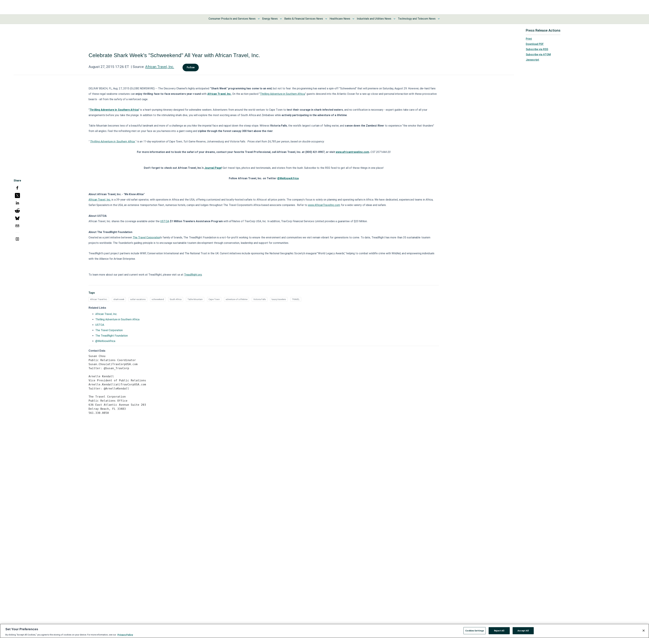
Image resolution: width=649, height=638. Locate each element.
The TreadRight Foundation (111, 335)
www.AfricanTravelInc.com (324, 205)
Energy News (270, 18)
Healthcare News (340, 18)
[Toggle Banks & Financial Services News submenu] (326, 18)
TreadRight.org (193, 274)
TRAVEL (296, 299)
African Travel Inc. (98, 299)
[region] (324, 631)
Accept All (523, 630)
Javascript (532, 59)
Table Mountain (195, 299)
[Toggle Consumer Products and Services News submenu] (258, 18)
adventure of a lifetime (236, 299)
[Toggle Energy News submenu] (281, 18)
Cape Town (214, 299)
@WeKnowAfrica (105, 341)
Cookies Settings (474, 630)
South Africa (176, 299)
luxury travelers (279, 299)
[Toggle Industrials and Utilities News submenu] (394, 18)
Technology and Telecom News (417, 18)
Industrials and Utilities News (374, 18)
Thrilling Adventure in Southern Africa (282, 93)
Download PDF (535, 44)
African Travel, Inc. (159, 67)
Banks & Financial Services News (303, 18)
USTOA (164, 221)
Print (529, 38)
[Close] (643, 630)
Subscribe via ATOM (538, 54)
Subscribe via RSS (537, 49)
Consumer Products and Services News (232, 18)
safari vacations (138, 299)
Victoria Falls (259, 299)
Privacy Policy (125, 634)
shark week (118, 299)
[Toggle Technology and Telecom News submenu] (438, 18)
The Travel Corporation (146, 237)
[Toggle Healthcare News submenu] (353, 18)
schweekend (158, 299)
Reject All (499, 630)
